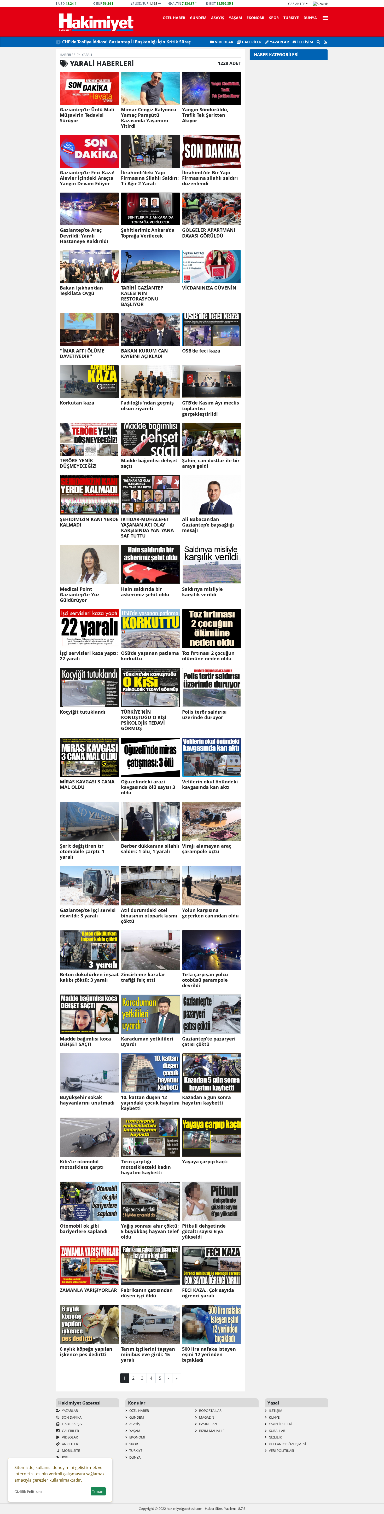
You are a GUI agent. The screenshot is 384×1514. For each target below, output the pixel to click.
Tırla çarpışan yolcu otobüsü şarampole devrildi (205, 980)
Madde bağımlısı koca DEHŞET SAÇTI (85, 1041)
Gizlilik (275, 1437)
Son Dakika (71, 1417)
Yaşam (235, 17)
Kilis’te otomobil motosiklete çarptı (82, 1164)
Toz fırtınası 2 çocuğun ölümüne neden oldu (208, 655)
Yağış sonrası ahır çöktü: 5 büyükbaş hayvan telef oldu (150, 1231)
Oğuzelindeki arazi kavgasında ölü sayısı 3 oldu (148, 787)
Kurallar (276, 1430)
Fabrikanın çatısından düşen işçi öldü (147, 1292)
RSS (64, 1457)
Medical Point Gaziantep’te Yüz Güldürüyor (80, 594)
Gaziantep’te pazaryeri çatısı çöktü (209, 1041)
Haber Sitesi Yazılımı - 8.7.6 (225, 1508)
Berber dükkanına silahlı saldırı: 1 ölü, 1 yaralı (150, 848)
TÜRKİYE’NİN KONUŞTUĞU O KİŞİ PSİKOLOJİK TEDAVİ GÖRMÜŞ (143, 720)
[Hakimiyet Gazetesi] (95, 21)
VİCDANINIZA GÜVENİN (209, 288)
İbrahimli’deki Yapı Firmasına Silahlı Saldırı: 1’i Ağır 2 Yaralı (150, 178)
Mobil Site (70, 1450)
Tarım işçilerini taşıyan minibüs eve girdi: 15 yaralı (148, 1354)
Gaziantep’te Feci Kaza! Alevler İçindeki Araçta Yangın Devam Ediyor (87, 178)
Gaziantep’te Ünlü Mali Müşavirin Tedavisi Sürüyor (87, 115)
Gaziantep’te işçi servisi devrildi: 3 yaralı (88, 913)
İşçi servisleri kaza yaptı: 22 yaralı (89, 655)
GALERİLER (251, 41)
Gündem (198, 17)
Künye (274, 1417)
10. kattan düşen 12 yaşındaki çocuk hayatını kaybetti (150, 1103)
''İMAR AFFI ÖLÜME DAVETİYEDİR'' (82, 353)
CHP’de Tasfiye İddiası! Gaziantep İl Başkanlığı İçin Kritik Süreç (126, 42)
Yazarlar (279, 41)
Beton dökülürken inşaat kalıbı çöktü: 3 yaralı (89, 977)
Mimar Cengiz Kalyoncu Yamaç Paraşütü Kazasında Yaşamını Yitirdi (148, 118)
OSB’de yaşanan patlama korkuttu (150, 655)
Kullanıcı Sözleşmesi (287, 1444)
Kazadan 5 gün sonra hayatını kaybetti (206, 1100)
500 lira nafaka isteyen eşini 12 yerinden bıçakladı (209, 1354)
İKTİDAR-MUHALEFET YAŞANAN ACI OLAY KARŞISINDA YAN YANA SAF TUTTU (147, 528)
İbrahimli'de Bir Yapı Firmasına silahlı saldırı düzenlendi (210, 178)
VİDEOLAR (223, 41)
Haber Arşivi (72, 1423)
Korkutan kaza (77, 403)
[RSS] (325, 42)
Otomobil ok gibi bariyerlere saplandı (84, 1228)
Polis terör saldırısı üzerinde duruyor (204, 714)
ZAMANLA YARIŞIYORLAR (88, 1290)
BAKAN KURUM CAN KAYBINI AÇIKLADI (144, 353)
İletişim (304, 41)
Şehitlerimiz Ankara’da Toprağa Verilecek (147, 232)
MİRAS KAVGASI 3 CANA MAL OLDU (87, 784)
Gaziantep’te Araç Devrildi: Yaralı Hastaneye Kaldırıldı (84, 235)
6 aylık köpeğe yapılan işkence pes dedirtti (86, 1351)
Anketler (69, 1444)
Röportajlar (210, 1410)
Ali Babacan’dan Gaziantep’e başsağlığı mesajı (208, 525)
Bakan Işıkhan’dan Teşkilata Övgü (81, 290)
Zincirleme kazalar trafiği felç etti (143, 977)
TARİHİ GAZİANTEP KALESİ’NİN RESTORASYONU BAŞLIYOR (142, 296)
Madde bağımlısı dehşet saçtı (149, 463)
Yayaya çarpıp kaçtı (205, 1161)
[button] (323, 17)
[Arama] (318, 42)
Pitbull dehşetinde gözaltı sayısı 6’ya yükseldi (204, 1231)
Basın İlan (207, 1423)
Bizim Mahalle (211, 1430)
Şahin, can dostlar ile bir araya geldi (211, 463)
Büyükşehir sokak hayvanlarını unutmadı (87, 1100)
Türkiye (291, 17)
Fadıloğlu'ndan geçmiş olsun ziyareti (147, 405)
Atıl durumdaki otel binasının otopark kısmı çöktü (149, 916)
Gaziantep (296, 4)
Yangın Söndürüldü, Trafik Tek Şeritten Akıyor (205, 115)
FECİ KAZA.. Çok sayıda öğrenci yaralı (208, 1292)
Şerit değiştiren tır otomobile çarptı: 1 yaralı (82, 851)
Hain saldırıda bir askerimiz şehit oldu (145, 591)
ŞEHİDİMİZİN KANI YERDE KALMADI (89, 522)
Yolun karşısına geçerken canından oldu (210, 913)
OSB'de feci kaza (201, 351)
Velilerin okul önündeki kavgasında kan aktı (210, 784)
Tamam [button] (98, 1491)
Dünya (310, 17)
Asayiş (217, 17)
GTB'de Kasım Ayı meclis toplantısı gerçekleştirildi (210, 408)
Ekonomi (255, 17)
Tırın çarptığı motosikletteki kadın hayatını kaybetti (146, 1167)
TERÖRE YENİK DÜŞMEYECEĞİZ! (78, 463)
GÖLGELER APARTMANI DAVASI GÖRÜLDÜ (208, 232)
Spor (274, 17)
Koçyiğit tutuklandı (82, 712)
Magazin (206, 1417)
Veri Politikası (281, 1450)
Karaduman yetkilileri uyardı (147, 1041)
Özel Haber (174, 17)
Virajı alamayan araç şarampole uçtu (206, 848)
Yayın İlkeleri (280, 1423)
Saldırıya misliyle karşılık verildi (202, 591)
